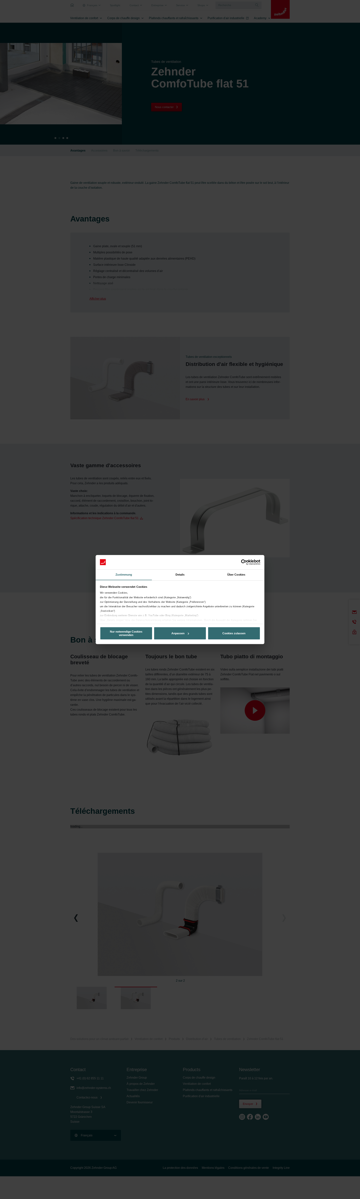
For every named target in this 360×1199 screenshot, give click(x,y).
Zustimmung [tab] (124, 574)
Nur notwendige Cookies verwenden (126, 633)
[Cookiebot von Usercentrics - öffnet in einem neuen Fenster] (243, 562)
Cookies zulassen (233, 633)
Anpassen (177, 633)
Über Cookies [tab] (236, 574)
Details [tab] (180, 574)
